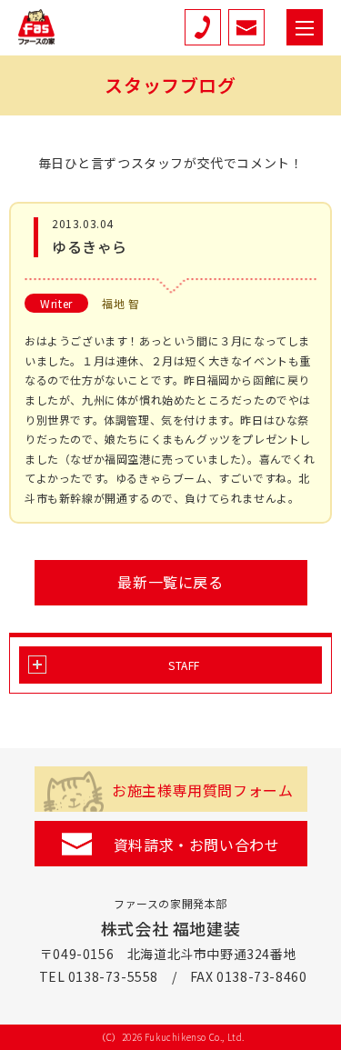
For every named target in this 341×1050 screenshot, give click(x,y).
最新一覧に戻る (170, 582)
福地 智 (120, 303)
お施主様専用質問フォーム (202, 790)
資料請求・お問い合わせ (197, 844)
